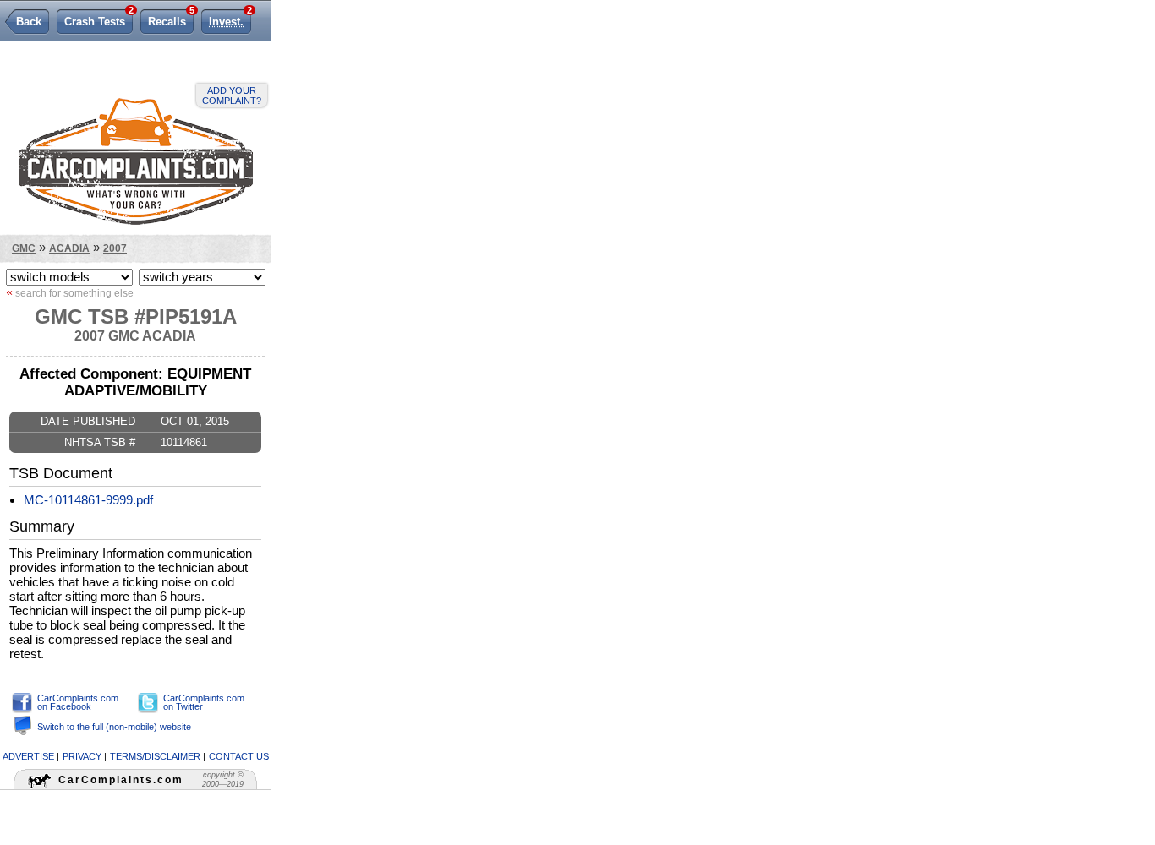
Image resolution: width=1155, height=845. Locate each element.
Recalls (171, 18)
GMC (24, 248)
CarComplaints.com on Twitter (203, 702)
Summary (41, 526)
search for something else (70, 292)
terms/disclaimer (155, 756)
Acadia (69, 248)
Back (28, 21)
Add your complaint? (231, 95)
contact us (239, 756)
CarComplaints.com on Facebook (77, 702)
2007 (115, 248)
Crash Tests (98, 18)
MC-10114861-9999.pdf (88, 500)
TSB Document (60, 473)
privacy (82, 756)
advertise (28, 756)
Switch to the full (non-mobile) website (114, 727)
